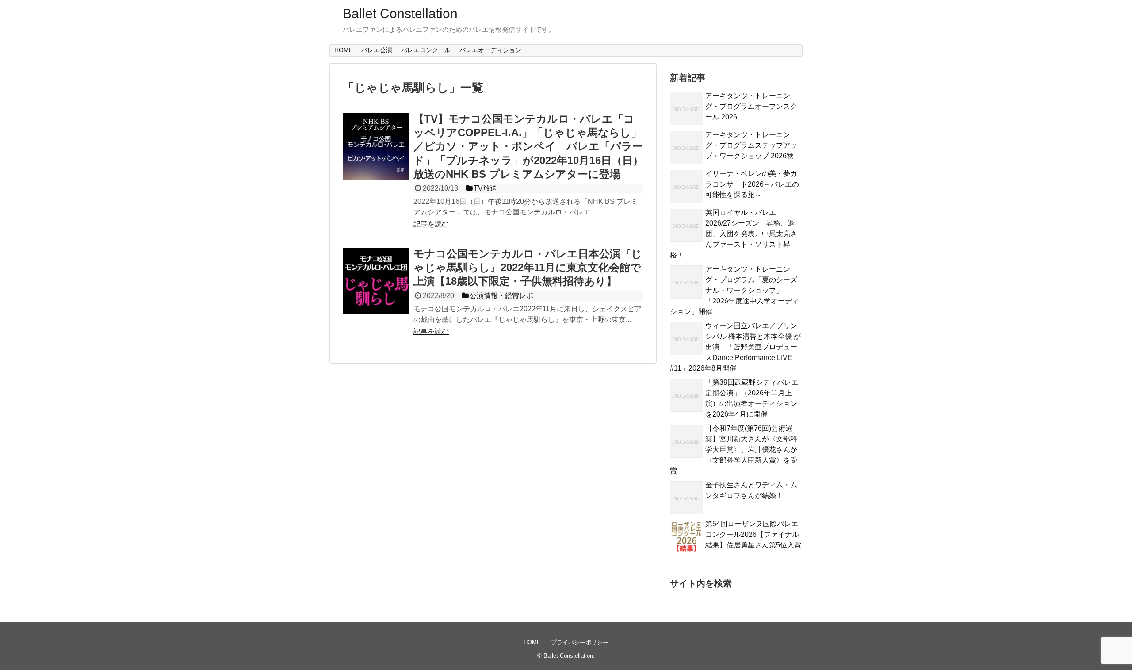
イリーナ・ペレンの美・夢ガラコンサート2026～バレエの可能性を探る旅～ (752, 184)
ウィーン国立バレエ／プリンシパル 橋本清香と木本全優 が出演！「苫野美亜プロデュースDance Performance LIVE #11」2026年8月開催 (735, 347)
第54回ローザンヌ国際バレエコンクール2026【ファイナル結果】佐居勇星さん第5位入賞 (753, 534)
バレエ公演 (376, 50)
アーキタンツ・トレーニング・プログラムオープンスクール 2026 (751, 106)
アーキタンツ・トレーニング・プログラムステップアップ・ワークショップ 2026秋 (751, 145)
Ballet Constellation (400, 13)
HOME (343, 50)
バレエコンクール (426, 50)
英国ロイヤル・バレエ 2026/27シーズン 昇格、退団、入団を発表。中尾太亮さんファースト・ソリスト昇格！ (733, 234)
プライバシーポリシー (579, 642)
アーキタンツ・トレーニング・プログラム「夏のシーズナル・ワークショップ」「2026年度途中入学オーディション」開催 (734, 290)
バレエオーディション (490, 50)
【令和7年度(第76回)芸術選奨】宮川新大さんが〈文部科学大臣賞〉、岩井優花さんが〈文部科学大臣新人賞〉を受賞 (733, 450)
